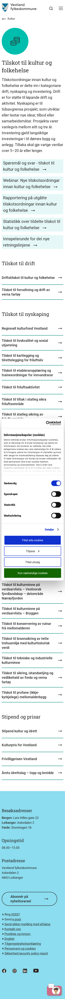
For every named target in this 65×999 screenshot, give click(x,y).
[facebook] (4, 970)
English (9, 939)
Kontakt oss (13, 929)
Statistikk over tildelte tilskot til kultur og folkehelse (31, 224)
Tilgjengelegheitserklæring (23, 943)
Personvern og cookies (20, 948)
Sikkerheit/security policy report (26, 953)
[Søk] (51, 8)
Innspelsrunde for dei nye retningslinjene (26, 242)
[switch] (56, 494)
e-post (16, 919)
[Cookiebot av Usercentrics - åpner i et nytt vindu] (46, 423)
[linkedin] (25, 970)
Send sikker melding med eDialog (27, 924)
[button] (60, 8)
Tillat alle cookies (32, 540)
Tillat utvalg (32, 562)
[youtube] (36, 970)
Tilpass (30, 551)
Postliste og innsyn (18, 934)
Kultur (11, 18)
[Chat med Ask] (54, 991)
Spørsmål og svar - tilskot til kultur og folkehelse (28, 166)
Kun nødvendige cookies (32, 573)
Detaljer (49, 529)
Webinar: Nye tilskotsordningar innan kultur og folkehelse (31, 183)
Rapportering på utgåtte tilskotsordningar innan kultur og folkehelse (30, 204)
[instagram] (14, 970)
